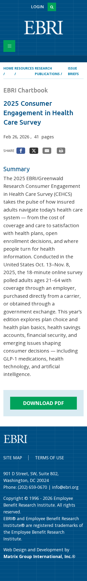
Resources (24, 68)
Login (37, 6)
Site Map (12, 458)
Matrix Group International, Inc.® (39, 556)
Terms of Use (49, 458)
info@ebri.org (65, 487)
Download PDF (43, 403)
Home (8, 68)
